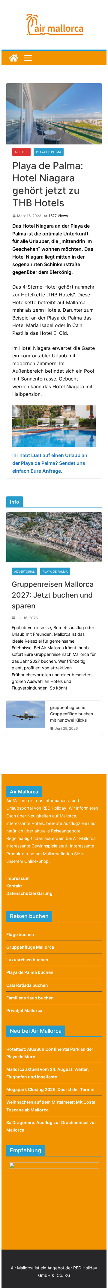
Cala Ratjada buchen (27, 985)
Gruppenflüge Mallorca (30, 947)
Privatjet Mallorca (24, 1010)
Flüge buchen (20, 934)
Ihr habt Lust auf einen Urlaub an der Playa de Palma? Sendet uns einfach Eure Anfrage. (49, 463)
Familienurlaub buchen (30, 997)
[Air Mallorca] (13, 58)
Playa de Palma (48, 152)
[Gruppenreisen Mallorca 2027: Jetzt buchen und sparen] (53, 537)
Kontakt (14, 885)
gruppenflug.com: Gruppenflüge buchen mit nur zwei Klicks (71, 714)
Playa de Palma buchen (29, 972)
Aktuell (21, 152)
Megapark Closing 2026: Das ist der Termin (50, 1089)
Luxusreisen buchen (27, 959)
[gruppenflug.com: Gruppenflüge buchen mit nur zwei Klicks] (25, 718)
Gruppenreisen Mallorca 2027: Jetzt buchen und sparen (53, 595)
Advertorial (24, 571)
